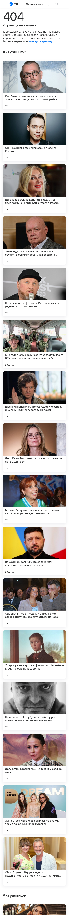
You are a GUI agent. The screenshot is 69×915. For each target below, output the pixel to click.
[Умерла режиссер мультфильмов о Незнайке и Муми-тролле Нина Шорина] (34, 654)
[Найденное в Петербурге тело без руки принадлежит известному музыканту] (34, 706)
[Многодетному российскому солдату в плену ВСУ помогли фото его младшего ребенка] (34, 344)
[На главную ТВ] (15, 4)
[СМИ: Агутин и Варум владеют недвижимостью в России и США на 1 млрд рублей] (34, 861)
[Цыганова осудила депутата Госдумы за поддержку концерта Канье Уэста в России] (34, 188)
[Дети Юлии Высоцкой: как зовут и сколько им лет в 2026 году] (34, 447)
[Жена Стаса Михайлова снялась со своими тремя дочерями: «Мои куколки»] (34, 809)
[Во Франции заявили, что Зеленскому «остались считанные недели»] (34, 551)
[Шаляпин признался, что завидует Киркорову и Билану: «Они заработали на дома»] (34, 395)
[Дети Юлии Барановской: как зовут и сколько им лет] (34, 758)
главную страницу (40, 41)
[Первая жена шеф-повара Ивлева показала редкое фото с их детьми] (34, 292)
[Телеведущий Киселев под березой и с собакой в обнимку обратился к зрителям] (34, 240)
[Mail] (11, 4)
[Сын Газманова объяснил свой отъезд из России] (34, 137)
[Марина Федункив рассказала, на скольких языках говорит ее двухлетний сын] (34, 499)
